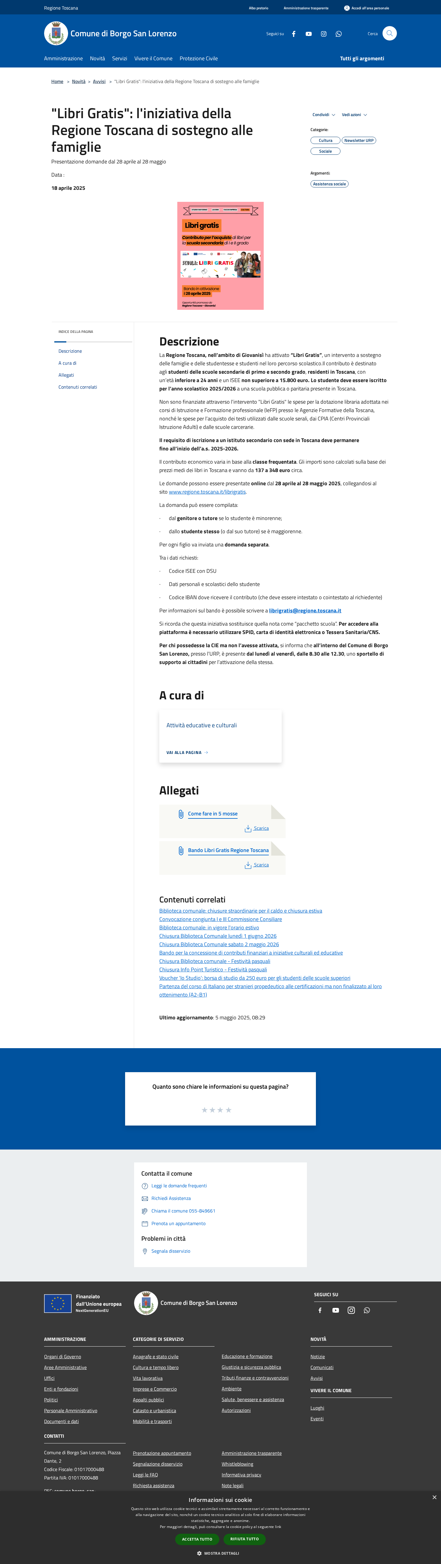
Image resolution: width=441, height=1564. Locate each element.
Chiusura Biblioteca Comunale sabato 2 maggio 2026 (219, 944)
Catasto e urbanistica (154, 1410)
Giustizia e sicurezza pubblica (251, 1367)
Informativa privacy (241, 1474)
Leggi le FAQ (145, 1474)
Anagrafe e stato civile (155, 1356)
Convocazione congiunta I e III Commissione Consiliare (220, 919)
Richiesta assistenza (153, 1485)
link (278, 1526)
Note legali (233, 1485)
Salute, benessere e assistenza (253, 1399)
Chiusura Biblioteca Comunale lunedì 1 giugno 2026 (218, 936)
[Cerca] (389, 33)
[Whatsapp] (336, 33)
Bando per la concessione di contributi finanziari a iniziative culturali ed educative (251, 953)
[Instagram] (321, 33)
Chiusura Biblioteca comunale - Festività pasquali (214, 961)
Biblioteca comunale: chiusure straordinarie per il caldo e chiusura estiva (240, 911)
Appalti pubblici (148, 1399)
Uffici (49, 1378)
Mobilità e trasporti (152, 1421)
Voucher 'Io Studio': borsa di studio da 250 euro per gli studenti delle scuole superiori (254, 978)
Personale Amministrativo (70, 1410)
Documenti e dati (61, 1421)
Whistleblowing (237, 1463)
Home (57, 81)
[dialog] (220, 1527)
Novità (79, 81)
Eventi (317, 1418)
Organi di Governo (62, 1356)
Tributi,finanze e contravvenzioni (255, 1377)
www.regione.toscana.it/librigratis (207, 492)
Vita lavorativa (148, 1378)
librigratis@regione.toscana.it (305, 610)
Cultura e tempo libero (155, 1367)
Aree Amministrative (65, 1367)
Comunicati (322, 1367)
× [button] (434, 1497)
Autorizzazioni (236, 1410)
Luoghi (317, 1407)
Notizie (317, 1356)
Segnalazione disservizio (157, 1463)
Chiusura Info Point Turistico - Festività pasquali (213, 969)
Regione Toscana (61, 7)
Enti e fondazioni (61, 1388)
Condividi (321, 114)
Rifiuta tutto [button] (244, 1539)
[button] (220, 1553)
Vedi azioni (352, 114)
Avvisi (99, 81)
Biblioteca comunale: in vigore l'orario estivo (209, 927)
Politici (51, 1399)
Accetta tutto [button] (197, 1539)
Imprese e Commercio (155, 1388)
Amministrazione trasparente (252, 1453)
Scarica (261, 828)
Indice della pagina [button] (75, 331)
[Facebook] (291, 33)
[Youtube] (306, 33)
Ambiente (232, 1388)
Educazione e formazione (247, 1356)
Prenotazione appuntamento (162, 1453)
